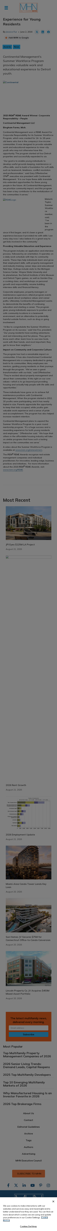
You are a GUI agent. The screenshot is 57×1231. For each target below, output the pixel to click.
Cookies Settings (28, 1226)
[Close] (53, 1201)
